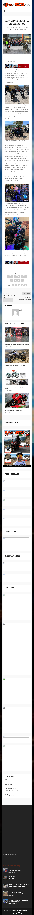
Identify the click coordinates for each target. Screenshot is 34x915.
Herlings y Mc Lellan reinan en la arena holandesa (18, 900)
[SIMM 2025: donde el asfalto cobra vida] (17, 334)
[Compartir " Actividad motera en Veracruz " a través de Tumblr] (18, 277)
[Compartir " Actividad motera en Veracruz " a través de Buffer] (12, 280)
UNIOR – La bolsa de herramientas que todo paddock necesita (18, 885)
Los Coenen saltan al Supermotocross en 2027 (15, 893)
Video (15, 872)
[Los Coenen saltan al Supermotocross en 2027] (5, 893)
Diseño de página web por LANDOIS (19, 910)
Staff (15, 27)
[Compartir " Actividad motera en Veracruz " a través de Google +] (15, 277)
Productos (11, 888)
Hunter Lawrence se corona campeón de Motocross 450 (16, 869)
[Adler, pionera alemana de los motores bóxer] (17, 377)
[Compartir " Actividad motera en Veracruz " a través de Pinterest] (22, 277)
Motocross (11, 872)
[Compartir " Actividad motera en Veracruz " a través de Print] (22, 280)
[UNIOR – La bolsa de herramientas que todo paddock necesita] (5, 886)
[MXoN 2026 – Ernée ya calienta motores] (5, 878)
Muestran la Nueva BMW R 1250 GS (16, 365)
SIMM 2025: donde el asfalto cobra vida (17, 344)
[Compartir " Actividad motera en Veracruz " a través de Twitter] (12, 277)
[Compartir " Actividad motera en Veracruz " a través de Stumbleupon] (15, 280)
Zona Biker (11, 29)
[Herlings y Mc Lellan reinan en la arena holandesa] (5, 901)
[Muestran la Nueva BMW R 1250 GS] (17, 356)
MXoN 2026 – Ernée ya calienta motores (17, 877)
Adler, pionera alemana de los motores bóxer (16, 387)
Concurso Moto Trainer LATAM (14, 410)
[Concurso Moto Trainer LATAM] (17, 400)
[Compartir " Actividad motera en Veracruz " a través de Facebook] (8, 277)
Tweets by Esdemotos (9, 855)
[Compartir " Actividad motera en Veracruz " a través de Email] (18, 280)
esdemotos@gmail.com (11, 791)
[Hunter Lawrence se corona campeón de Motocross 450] (5, 870)
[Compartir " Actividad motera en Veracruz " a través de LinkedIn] (25, 277)
